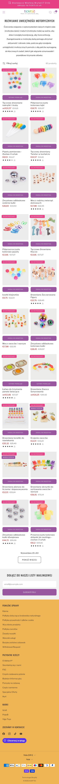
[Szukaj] (50, 12)
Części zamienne (9, 687)
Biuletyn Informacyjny (12, 678)
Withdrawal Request (11, 647)
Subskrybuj (29, 592)
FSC (4, 669)
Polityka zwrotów (9, 629)
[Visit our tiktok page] (15, 734)
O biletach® (7, 660)
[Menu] (3, 12)
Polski (28, 759)
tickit (4, 710)
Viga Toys (6, 719)
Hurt (4, 696)
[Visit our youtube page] (21, 734)
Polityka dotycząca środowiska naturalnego (21, 615)
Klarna (5, 611)
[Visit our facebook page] (3, 734)
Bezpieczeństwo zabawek (13, 642)
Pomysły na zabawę (11, 683)
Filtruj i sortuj (11, 63)
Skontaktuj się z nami (11, 665)
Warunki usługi (9, 638)
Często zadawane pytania (13, 674)
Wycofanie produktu (11, 624)
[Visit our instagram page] (9, 734)
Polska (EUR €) (28, 755)
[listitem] (29, 4)
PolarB (5, 714)
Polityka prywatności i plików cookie (18, 620)
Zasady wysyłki (9, 633)
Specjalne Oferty (9, 692)
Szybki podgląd (15, 97)
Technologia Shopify (29, 777)
